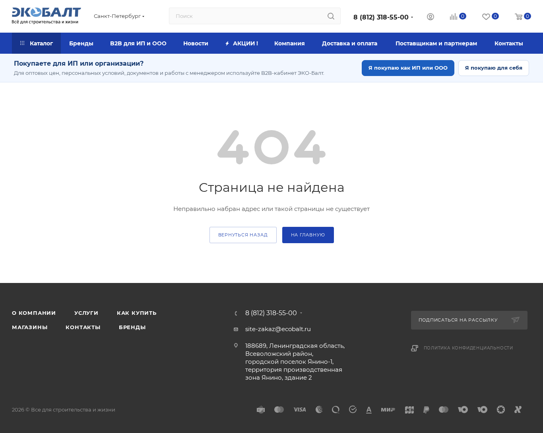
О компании (34, 313)
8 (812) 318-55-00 (381, 17)
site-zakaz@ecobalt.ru (278, 329)
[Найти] (331, 16)
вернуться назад (243, 235)
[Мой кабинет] (430, 18)
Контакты (83, 327)
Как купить (137, 313)
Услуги (86, 313)
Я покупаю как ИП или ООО (408, 67)
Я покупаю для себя (493, 67)
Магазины (29, 327)
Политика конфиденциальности (469, 348)
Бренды (132, 327)
